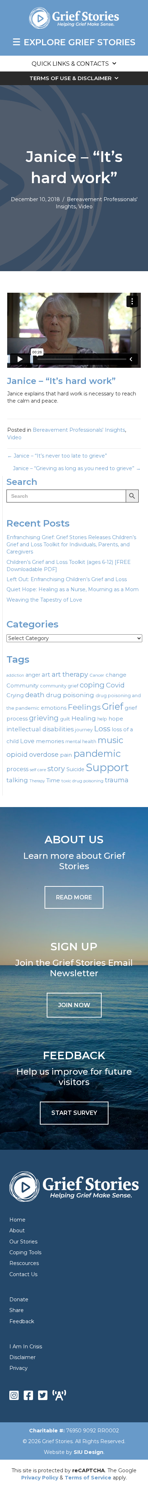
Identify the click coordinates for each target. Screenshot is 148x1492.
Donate (18, 1299)
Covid (115, 685)
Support (107, 767)
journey (84, 729)
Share (16, 1310)
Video (85, 206)
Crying (15, 695)
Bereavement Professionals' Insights (79, 430)
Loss (102, 728)
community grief (59, 686)
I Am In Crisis (25, 1346)
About (17, 1230)
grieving (44, 718)
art (46, 674)
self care (38, 769)
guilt (65, 719)
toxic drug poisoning (82, 780)
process (17, 769)
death (35, 695)
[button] (74, 1005)
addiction (15, 675)
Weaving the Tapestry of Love (44, 600)
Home (17, 1220)
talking (17, 780)
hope (115, 718)
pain (66, 754)
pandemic (97, 753)
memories (50, 741)
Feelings (84, 707)
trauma (117, 780)
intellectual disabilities (40, 729)
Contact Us (23, 1274)
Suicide (75, 769)
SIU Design (88, 1452)
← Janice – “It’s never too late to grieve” (57, 456)
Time (53, 780)
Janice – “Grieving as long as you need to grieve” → (77, 468)
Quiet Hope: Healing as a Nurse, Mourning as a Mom (72, 589)
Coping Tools (25, 1252)
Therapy (37, 781)
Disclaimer (22, 1357)
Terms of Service (88, 1477)
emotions (53, 708)
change (116, 675)
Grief (112, 706)
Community (22, 685)
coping (92, 684)
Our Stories (23, 1241)
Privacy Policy (39, 1477)
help (102, 719)
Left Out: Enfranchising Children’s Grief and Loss (66, 579)
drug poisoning (70, 695)
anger (33, 675)
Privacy (18, 1368)
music (110, 740)
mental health (80, 741)
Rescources (24, 1263)
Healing (83, 718)
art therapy (70, 674)
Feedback (21, 1321)
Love (27, 741)
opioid (17, 754)
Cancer (96, 675)
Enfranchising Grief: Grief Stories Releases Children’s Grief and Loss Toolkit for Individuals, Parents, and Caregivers (71, 544)
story (56, 768)
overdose (44, 755)
